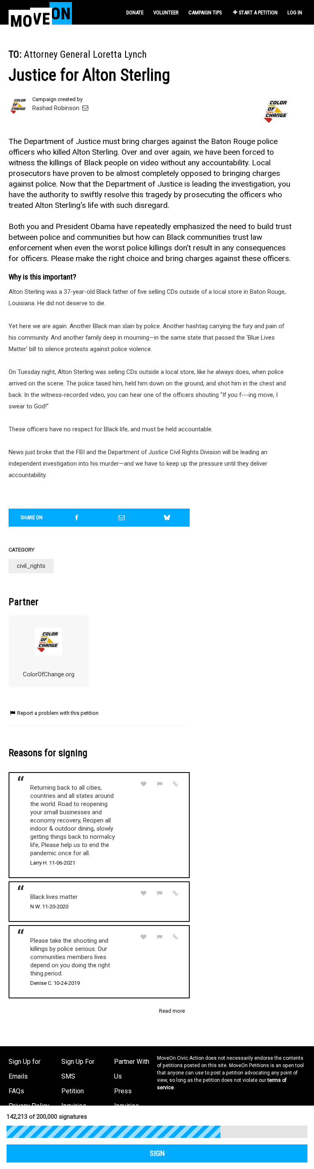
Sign (157, 1153)
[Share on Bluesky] (167, 518)
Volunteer (166, 12)
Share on (31, 517)
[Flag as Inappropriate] (159, 784)
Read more (172, 1011)
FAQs (16, 1091)
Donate (135, 12)
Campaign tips (205, 12)
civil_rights (31, 566)
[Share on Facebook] (77, 518)
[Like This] (143, 784)
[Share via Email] (122, 518)
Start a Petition (258, 12)
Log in (294, 12)
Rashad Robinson (56, 108)
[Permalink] (175, 784)
